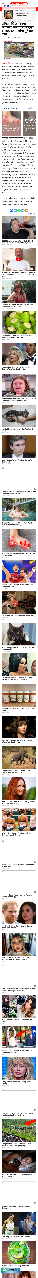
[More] (26, 210)
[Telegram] (23, 210)
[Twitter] (15, 210)
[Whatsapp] (19, 210)
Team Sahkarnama (8, 38)
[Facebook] (11, 210)
